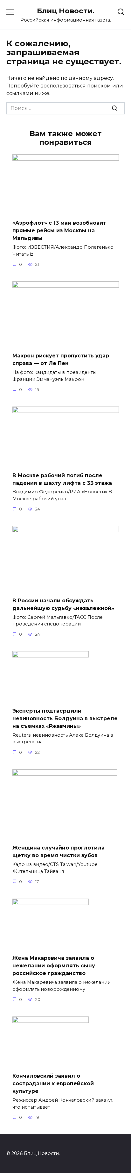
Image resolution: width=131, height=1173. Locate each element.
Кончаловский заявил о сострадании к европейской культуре (53, 1083)
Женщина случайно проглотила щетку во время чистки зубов (58, 851)
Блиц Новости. (65, 10)
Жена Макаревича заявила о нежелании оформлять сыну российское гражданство (53, 965)
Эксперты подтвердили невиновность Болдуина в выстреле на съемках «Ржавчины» (65, 718)
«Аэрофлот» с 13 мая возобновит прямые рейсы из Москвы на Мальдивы (59, 230)
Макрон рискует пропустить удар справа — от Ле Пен (60, 359)
